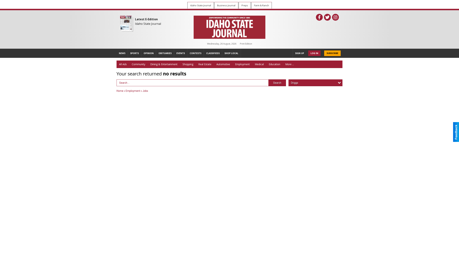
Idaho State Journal (148, 24)
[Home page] (229, 26)
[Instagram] (335, 17)
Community (138, 64)
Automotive (223, 64)
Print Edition (246, 43)
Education (274, 64)
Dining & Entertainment (164, 64)
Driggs (294, 82)
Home (120, 90)
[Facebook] (319, 17)
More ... (289, 64)
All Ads (123, 64)
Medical (259, 64)
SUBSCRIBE (332, 53)
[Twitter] (327, 17)
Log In (314, 53)
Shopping (188, 64)
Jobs (145, 90)
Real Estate (204, 64)
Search (277, 82)
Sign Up (299, 53)
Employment (242, 64)
